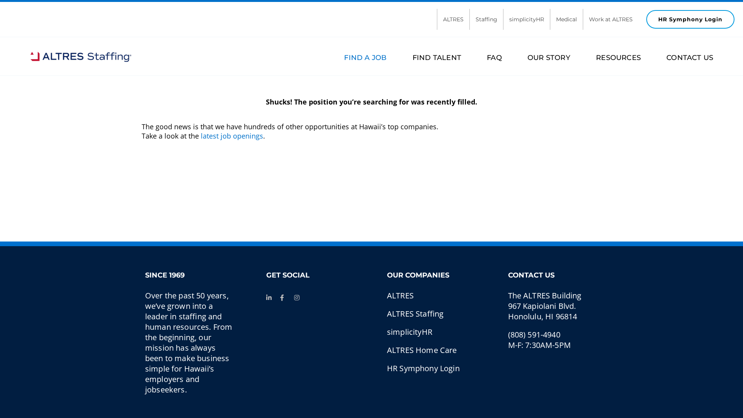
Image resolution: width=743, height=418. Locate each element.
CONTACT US (689, 57)
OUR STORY (548, 57)
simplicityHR (526, 19)
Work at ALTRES (611, 19)
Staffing (486, 19)
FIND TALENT (437, 57)
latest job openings (232, 135)
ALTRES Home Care (422, 350)
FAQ (494, 57)
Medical (566, 19)
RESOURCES (618, 57)
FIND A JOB (365, 57)
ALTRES (453, 19)
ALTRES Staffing (415, 313)
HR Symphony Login (690, 19)
